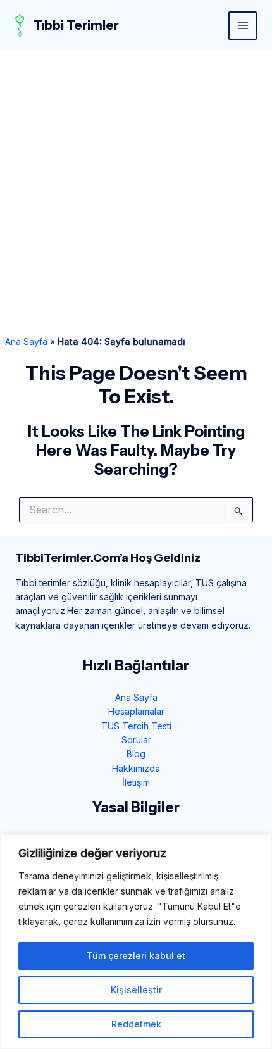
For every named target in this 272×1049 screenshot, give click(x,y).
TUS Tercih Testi (136, 725)
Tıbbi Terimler (76, 25)
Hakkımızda (136, 768)
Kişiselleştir (136, 989)
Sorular (136, 739)
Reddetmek (136, 1024)
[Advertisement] (136, 193)
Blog (136, 753)
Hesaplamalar (136, 711)
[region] (136, 941)
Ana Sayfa (26, 341)
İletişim (136, 782)
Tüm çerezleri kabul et (136, 955)
